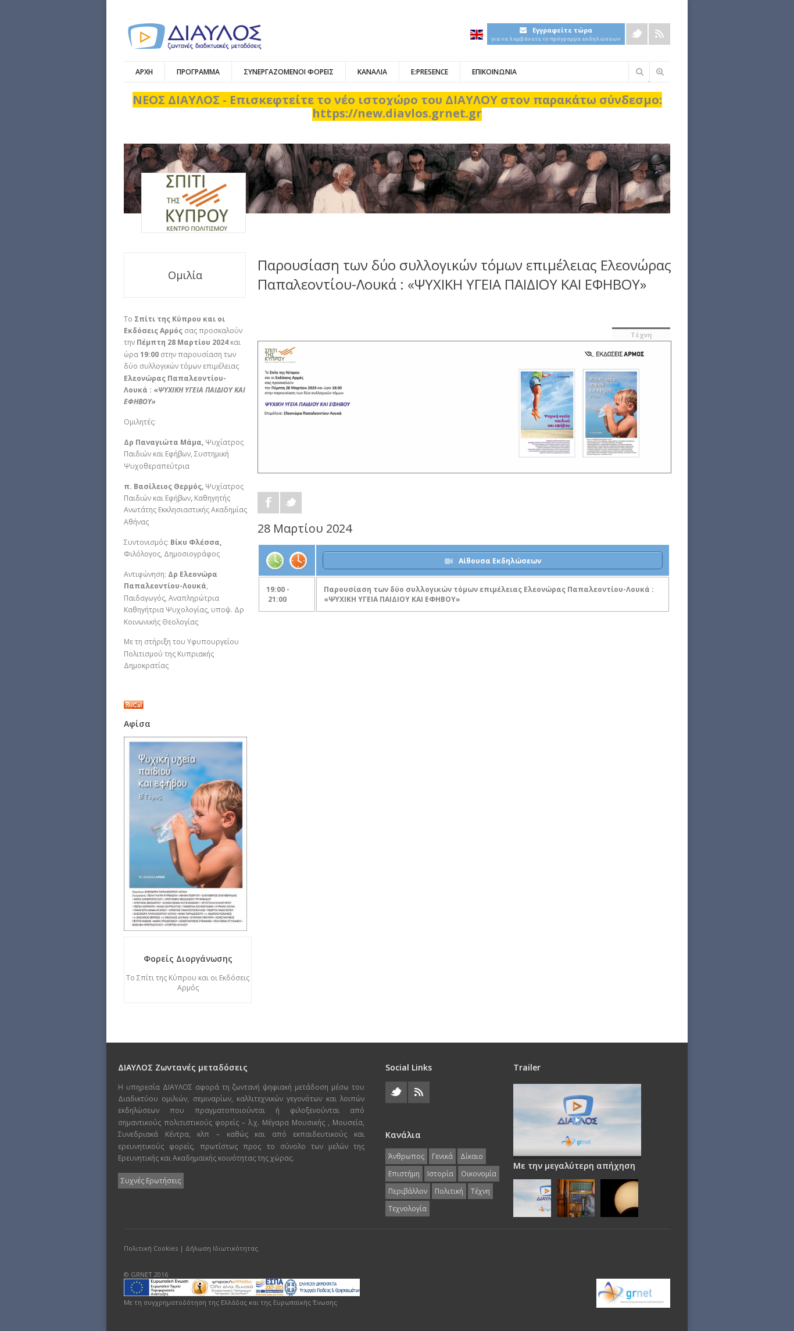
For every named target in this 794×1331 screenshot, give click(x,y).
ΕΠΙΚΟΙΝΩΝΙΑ (494, 72)
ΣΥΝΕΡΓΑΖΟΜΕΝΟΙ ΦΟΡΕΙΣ (289, 72)
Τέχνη (641, 334)
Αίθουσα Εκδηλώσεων (500, 561)
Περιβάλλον (407, 1191)
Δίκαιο (471, 1156)
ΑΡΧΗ (144, 72)
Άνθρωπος (406, 1156)
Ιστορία (440, 1174)
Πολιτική (449, 1191)
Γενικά (442, 1156)
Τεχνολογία (407, 1209)
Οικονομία (478, 1174)
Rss (659, 34)
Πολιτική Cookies (151, 1248)
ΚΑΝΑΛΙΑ (372, 72)
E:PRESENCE (429, 72)
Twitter (637, 34)
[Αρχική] (193, 36)
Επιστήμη (404, 1174)
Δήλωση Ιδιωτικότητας (221, 1248)
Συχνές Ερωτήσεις (151, 1181)
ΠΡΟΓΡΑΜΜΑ (198, 72)
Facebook (268, 503)
